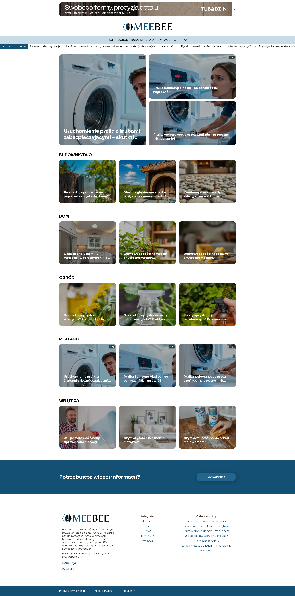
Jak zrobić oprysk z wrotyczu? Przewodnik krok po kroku (86, 317)
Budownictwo (75, 155)
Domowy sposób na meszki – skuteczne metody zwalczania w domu (147, 256)
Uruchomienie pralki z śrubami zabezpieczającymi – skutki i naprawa (102, 134)
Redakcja (69, 563)
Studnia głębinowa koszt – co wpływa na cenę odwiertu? (147, 194)
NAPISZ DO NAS (216, 477)
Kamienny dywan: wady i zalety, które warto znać (203, 194)
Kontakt (68, 569)
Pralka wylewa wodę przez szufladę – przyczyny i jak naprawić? (191, 137)
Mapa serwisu (103, 590)
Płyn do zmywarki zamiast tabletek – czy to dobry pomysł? (165, 46)
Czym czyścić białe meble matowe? (144, 440)
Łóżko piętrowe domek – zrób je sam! (206, 531)
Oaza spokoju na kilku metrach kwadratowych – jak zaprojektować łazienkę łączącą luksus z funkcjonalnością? (86, 256)
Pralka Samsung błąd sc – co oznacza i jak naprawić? (186, 90)
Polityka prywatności (72, 590)
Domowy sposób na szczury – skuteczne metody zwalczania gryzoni (207, 256)
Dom (64, 216)
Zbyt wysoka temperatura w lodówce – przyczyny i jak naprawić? (247, 46)
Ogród (66, 278)
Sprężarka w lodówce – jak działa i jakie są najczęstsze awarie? (83, 46)
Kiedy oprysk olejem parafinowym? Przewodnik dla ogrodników (205, 317)
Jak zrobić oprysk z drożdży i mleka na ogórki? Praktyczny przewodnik (146, 317)
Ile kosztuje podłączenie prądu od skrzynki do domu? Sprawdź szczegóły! (86, 194)
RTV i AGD (69, 339)
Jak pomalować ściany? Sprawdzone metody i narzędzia (83, 440)
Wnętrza (69, 400)
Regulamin (128, 590)
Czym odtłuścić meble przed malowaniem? (206, 440)
